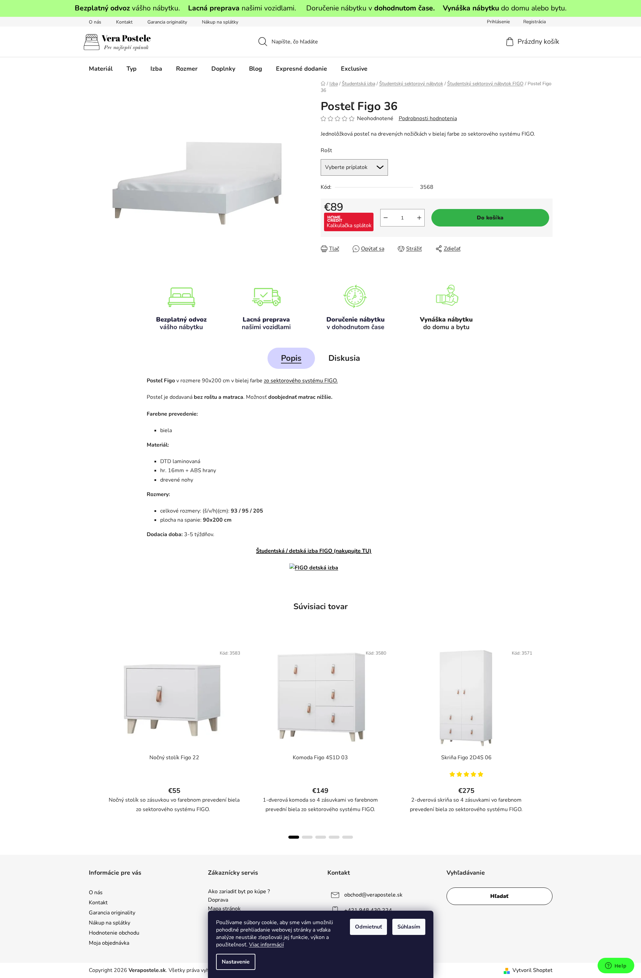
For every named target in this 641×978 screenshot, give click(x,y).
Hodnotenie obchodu (114, 933)
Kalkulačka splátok (349, 225)
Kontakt (124, 22)
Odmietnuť (368, 927)
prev (94, 740)
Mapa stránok (224, 909)
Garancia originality (167, 22)
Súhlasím (408, 927)
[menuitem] (100, 68)
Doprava (218, 900)
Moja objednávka (109, 943)
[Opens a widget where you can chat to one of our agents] (615, 966)
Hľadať (499, 896)
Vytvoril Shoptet (532, 970)
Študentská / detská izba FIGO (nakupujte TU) (313, 551)
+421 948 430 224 (368, 910)
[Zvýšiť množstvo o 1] (419, 217)
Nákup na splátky (220, 22)
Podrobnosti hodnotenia (428, 118)
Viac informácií (266, 944)
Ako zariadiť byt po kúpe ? (239, 892)
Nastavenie (236, 962)
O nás (95, 22)
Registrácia (534, 22)
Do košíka (490, 217)
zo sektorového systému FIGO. (301, 380)
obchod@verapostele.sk (373, 895)
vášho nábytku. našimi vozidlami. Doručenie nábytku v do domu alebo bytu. (321, 8)
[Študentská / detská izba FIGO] (313, 567)
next (547, 740)
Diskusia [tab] (344, 358)
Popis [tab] (291, 358)
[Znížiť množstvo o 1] (386, 217)
